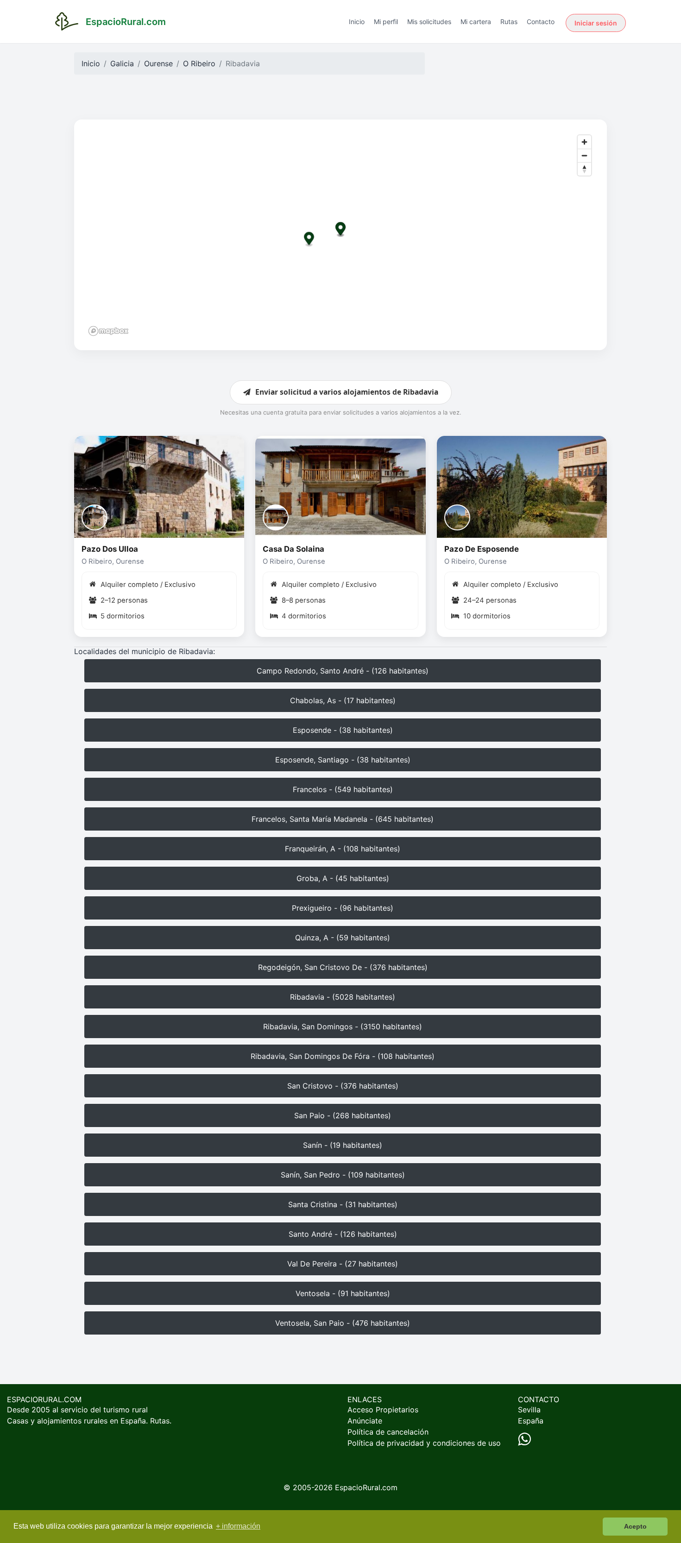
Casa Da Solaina (293, 549)
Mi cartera (475, 21)
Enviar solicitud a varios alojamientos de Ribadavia (346, 392)
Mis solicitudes (429, 21)
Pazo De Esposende (481, 549)
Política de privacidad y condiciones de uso (424, 1443)
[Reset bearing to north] (584, 169)
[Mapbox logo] (108, 331)
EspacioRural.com (366, 1487)
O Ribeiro (199, 63)
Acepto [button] (635, 1526)
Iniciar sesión (595, 23)
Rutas (508, 21)
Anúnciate (364, 1420)
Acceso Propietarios (382, 1409)
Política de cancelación (388, 1431)
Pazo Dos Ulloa (110, 549)
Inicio (357, 21)
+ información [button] (238, 1526)
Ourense (158, 63)
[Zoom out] (584, 155)
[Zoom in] (584, 142)
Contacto (541, 21)
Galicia (122, 63)
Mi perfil (386, 21)
